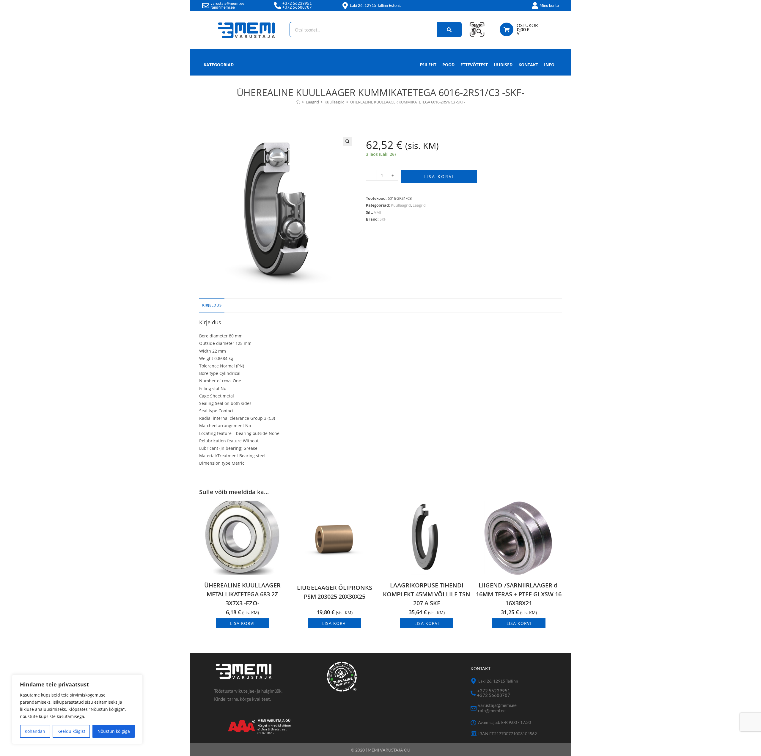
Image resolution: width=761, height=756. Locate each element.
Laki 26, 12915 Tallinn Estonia (376, 5)
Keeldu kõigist (71, 731)
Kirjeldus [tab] (211, 305)
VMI (377, 212)
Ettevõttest (474, 64)
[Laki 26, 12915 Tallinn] (474, 681)
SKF (383, 219)
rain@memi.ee (222, 7)
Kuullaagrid (401, 205)
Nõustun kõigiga (114, 731)
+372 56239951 (297, 3)
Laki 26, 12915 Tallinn (498, 680)
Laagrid (419, 205)
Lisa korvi (439, 176)
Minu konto (549, 5)
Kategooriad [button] (219, 64)
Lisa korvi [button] (242, 623)
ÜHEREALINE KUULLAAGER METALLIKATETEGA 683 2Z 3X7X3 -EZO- (242, 594)
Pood (448, 64)
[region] (77, 709)
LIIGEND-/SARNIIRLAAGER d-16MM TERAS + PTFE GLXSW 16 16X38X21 (519, 594)
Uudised (503, 64)
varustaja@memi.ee (227, 3)
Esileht (428, 64)
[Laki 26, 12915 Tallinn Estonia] (345, 5)
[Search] (449, 29)
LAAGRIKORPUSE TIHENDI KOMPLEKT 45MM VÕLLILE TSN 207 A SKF (426, 594)
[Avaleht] (298, 102)
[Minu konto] (534, 5)
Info (549, 64)
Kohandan (35, 731)
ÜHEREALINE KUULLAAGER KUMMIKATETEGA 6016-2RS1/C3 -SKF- (407, 102)
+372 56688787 (297, 7)
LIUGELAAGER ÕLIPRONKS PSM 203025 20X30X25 (334, 592)
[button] (347, 141)
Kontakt (528, 64)
